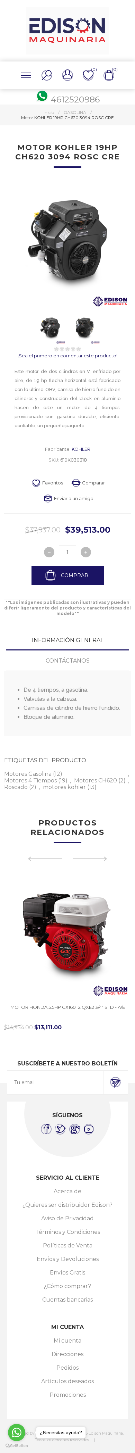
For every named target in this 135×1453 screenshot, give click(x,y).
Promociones (68, 1395)
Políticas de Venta (67, 1245)
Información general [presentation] (68, 640)
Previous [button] (45, 859)
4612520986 (75, 99)
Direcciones (67, 1354)
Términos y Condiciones (67, 1232)
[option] (67, 951)
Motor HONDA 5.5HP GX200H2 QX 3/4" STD (67, 1007)
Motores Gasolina (28, 774)
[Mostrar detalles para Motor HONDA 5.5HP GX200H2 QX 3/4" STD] (67, 935)
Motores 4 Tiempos (30, 780)
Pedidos (67, 1367)
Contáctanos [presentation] (68, 660)
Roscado (16, 787)
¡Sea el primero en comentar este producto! (67, 355)
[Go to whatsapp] (16, 1432)
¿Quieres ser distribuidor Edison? (67, 1205)
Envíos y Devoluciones (68, 1259)
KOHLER (81, 449)
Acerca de (67, 1191)
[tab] (67, 640)
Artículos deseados (67, 1381)
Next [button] (90, 859)
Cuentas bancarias (67, 1299)
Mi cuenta (67, 1340)
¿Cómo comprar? (67, 1286)
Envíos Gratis (67, 1272)
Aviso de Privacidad (67, 1218)
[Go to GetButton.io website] (17, 1446)
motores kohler (64, 787)
